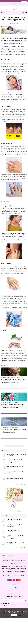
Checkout (8, 4)
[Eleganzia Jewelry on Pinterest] (11, 579)
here (18, 179)
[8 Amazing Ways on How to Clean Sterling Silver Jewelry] (14, 340)
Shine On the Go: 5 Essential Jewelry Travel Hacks (10, 402)
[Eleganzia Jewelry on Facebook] (8, 579)
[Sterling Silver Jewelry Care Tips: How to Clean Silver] (14, 319)
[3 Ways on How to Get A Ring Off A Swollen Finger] (14, 189)
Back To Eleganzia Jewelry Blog (15, 446)
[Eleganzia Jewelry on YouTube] (16, 579)
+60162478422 (14, 587)
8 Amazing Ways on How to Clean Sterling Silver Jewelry (14, 330)
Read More (14, 387)
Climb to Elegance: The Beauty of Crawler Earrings (10, 427)
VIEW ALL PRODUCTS (21, 484)
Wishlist (13, 4)
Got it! (14, 615)
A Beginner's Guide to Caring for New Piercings (9, 377)
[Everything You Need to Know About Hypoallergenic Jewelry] (14, 251)
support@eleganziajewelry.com (14, 593)
